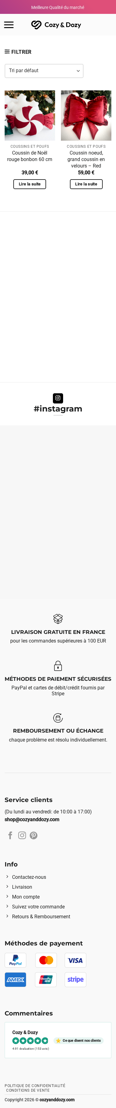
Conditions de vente (28, 1090)
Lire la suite (30, 184)
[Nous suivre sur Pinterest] (33, 836)
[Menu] (9, 25)
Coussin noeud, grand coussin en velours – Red (86, 159)
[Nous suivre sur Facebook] (10, 836)
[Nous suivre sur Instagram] (58, 398)
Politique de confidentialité (35, 1086)
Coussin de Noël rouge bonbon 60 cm (29, 156)
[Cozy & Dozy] (56, 25)
